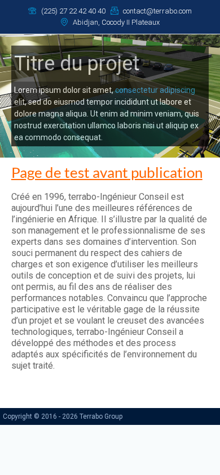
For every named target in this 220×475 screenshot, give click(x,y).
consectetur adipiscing (155, 90)
